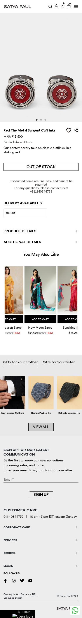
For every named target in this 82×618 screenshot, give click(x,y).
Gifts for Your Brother (20, 362)
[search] (50, 6)
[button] (5, 296)
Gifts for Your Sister (59, 362)
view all (41, 427)
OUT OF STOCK (41, 166)
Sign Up (41, 495)
